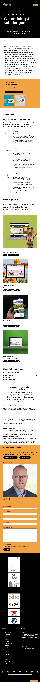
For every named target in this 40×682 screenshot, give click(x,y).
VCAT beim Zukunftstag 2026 (28, 648)
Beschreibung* (7, 527)
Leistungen (11, 40)
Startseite (6, 40)
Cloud (6, 636)
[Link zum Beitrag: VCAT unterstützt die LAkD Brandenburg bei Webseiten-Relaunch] (20, 100)
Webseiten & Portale (9, 634)
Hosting (17, 361)
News (6, 665)
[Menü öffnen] (31, 5)
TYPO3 (30, 49)
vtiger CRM (17, 50)
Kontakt (9, 674)
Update (17, 290)
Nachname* (7, 506)
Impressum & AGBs (14, 674)
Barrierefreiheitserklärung (27, 674)
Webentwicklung (9, 52)
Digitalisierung (8, 632)
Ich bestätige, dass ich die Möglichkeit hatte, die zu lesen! (17, 546)
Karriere (35, 5)
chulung (20, 33)
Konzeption (7, 641)
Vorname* (6, 511)
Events (6, 667)
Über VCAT (5, 658)
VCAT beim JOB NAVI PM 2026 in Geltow (29, 631)
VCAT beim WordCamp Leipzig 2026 (29, 642)
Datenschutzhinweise (23, 546)
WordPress (7, 50)
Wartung (6, 649)
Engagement (7, 663)
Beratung (7, 639)
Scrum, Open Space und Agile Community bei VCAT (28, 645)
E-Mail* (6, 522)
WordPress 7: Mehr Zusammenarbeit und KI (29, 638)
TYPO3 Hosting (25, 151)
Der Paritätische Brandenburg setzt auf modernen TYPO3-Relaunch (30, 635)
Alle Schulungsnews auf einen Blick (13, 91)
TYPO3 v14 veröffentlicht (27, 640)
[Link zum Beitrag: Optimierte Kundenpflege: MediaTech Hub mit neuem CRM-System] (31, 100)
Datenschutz (20, 674)
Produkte (5, 650)
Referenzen (7, 661)
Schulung (7, 645)
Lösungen (5, 630)
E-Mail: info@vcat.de (25, 457)
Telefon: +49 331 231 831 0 (10, 457)
